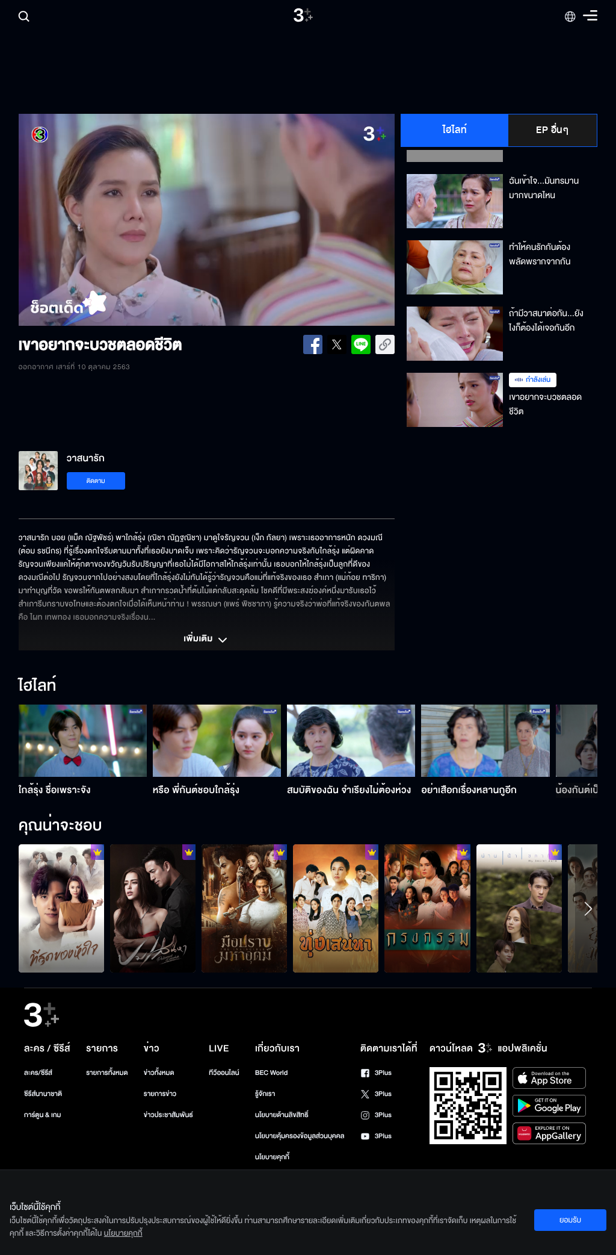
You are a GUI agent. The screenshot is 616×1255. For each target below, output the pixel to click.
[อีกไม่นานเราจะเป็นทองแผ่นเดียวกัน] (335, 908)
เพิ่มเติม (199, 639)
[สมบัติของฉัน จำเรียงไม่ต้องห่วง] (351, 741)
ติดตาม (96, 481)
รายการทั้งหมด (107, 1073)
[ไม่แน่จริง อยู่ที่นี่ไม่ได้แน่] (244, 908)
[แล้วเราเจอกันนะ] (519, 908)
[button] (94, 220)
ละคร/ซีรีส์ (38, 1073)
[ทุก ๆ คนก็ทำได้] (153, 908)
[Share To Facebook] (312, 344)
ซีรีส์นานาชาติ (43, 1094)
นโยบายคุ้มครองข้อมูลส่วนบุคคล (300, 1136)
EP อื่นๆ (552, 130)
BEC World (271, 1073)
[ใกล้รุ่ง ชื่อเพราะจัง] (83, 741)
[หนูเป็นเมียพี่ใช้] (427, 908)
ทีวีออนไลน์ (224, 1073)
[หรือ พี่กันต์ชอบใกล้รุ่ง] (217, 741)
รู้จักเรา (265, 1094)
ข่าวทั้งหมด (159, 1073)
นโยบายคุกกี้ (272, 1157)
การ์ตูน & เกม (42, 1115)
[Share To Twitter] (336, 344)
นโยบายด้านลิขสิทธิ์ (282, 1115)
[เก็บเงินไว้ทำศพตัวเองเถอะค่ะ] (61, 908)
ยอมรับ (570, 1220)
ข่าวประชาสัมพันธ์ (168, 1115)
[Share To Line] (361, 344)
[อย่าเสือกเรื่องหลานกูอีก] (485, 741)
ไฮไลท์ (455, 130)
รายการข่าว (160, 1094)
